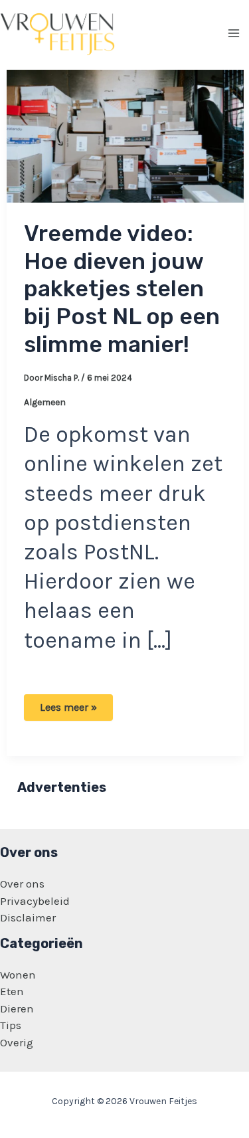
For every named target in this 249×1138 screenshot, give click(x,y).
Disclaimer (28, 917)
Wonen (18, 974)
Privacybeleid (35, 900)
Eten (12, 991)
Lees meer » (68, 710)
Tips (10, 1025)
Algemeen (45, 402)
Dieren (17, 1008)
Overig (16, 1042)
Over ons (22, 883)
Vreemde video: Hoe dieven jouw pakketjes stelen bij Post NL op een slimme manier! (122, 289)
